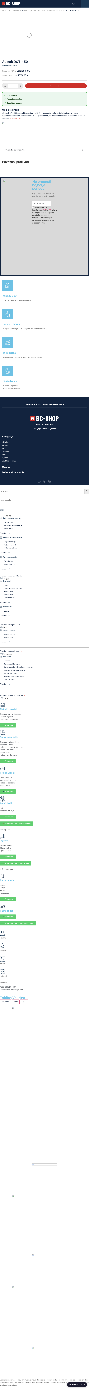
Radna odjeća (7, 880)
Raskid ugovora (77, 1384)
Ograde (4, 840)
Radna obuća (6, 911)
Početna (6, 11)
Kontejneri (7, 657)
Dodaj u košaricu (56, 86)
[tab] (5, 1002)
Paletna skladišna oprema (12, 518)
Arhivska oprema (9, 630)
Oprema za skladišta (10, 557)
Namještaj (7, 581)
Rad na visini (7, 607)
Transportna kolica (9, 737)
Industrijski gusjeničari (53, 11)
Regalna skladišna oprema (12, 537)
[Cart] (78, 4)
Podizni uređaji (7, 773)
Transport (17, 11)
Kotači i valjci (6, 803)
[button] (44, 404)
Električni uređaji (31, 11)
